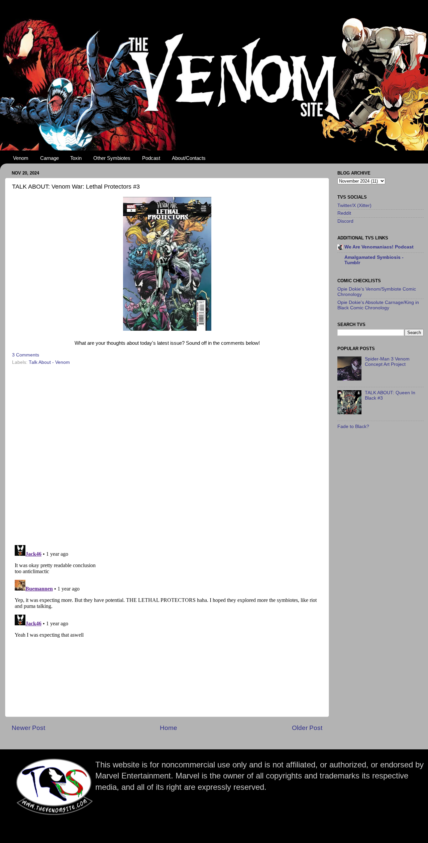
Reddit (344, 213)
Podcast (151, 158)
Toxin (76, 158)
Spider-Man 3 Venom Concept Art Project (387, 361)
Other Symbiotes (111, 158)
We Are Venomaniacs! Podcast (379, 246)
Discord (345, 221)
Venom (20, 158)
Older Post (307, 727)
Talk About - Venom (49, 362)
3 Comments (25, 354)
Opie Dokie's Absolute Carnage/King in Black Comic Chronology (378, 305)
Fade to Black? (353, 426)
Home (168, 727)
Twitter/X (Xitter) (354, 205)
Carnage (49, 158)
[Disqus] (167, 452)
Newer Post (28, 727)
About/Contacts (189, 158)
